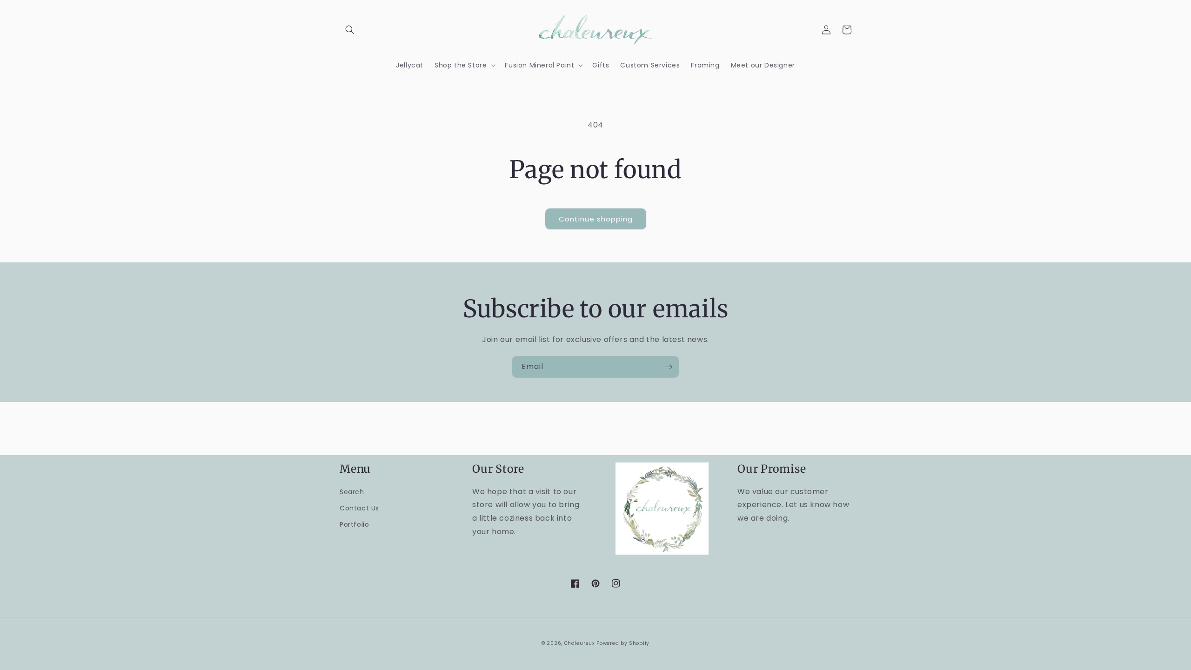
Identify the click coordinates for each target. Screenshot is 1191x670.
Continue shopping (596, 219)
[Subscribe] (668, 367)
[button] (350, 30)
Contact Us (359, 508)
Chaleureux (579, 643)
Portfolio (354, 524)
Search (352, 491)
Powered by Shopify (622, 643)
